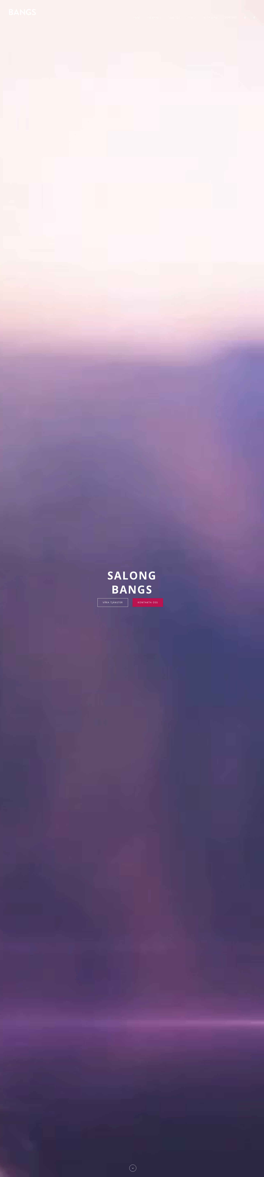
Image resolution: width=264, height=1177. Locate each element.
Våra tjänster (113, 602)
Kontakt (231, 17)
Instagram (210, 17)
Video (191, 17)
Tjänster (174, 17)
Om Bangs (154, 17)
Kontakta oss (148, 602)
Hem (137, 17)
